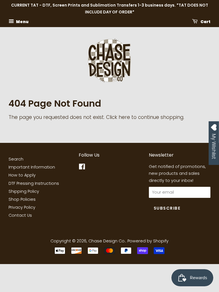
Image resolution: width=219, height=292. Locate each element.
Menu (22, 21)
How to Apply (22, 175)
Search (16, 159)
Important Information (32, 167)
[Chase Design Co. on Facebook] (82, 168)
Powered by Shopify (148, 241)
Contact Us (20, 215)
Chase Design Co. (106, 241)
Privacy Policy (22, 207)
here (124, 117)
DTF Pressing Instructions (34, 183)
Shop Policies (22, 199)
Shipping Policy (24, 191)
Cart (205, 21)
